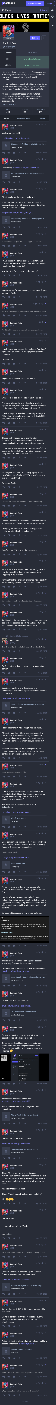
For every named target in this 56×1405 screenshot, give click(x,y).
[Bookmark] (19, 152)
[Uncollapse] (45, 233)
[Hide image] (2, 918)
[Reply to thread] (3, 297)
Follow (35, 38)
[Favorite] (14, 152)
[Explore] (52, 10)
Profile (8, 10)
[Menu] (43, 37)
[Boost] (8, 152)
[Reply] (3, 152)
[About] (52, 26)
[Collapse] (45, 124)
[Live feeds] (52, 17)
